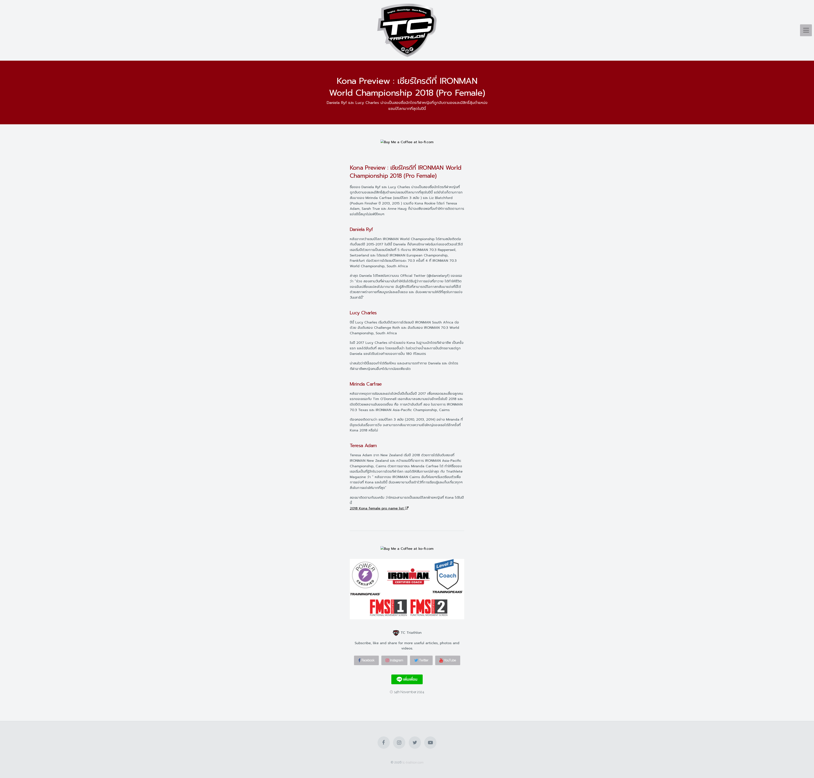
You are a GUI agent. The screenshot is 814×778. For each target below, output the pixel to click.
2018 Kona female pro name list (377, 508)
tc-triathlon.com (413, 762)
